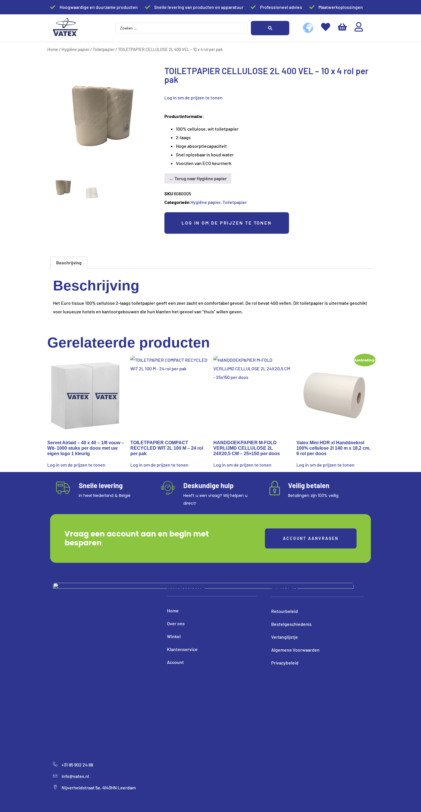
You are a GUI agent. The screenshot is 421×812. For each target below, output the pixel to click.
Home (52, 49)
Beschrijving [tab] (69, 262)
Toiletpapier (104, 49)
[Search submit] (270, 28)
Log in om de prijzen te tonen (193, 97)
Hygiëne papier (75, 49)
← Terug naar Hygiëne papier (198, 178)
